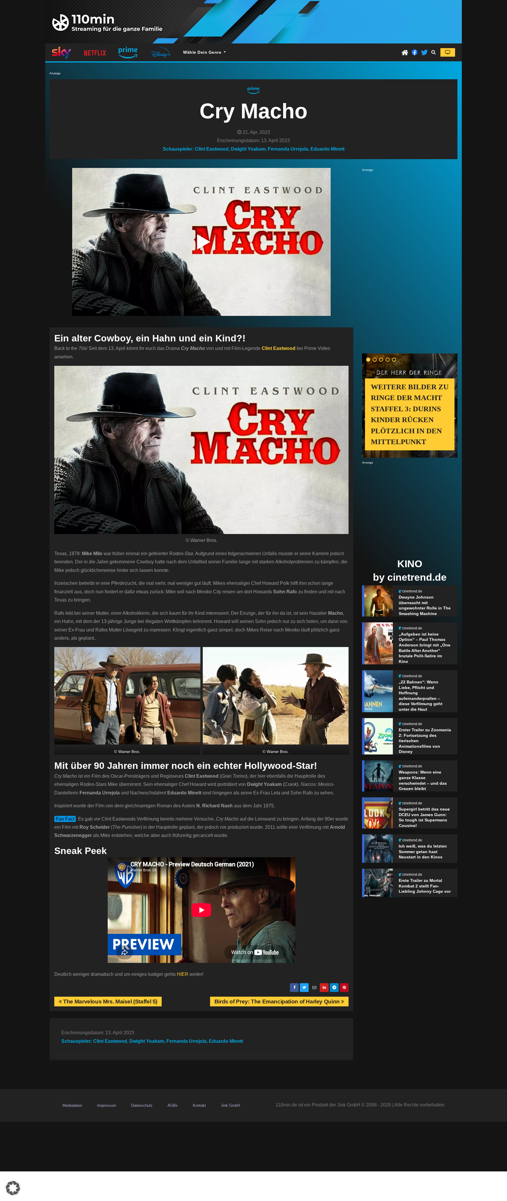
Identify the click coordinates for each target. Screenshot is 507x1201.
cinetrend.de (412, 591)
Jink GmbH (230, 1105)
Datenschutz (142, 1105)
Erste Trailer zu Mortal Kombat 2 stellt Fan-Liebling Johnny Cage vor (425, 886)
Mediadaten (72, 1105)
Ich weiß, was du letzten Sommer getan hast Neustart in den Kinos (423, 851)
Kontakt (199, 1105)
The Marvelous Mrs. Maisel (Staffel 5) (109, 1001)
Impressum (106, 1105)
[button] (433, 52)
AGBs (173, 1105)
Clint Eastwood (278, 348)
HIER (182, 974)
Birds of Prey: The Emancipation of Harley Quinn (277, 1001)
